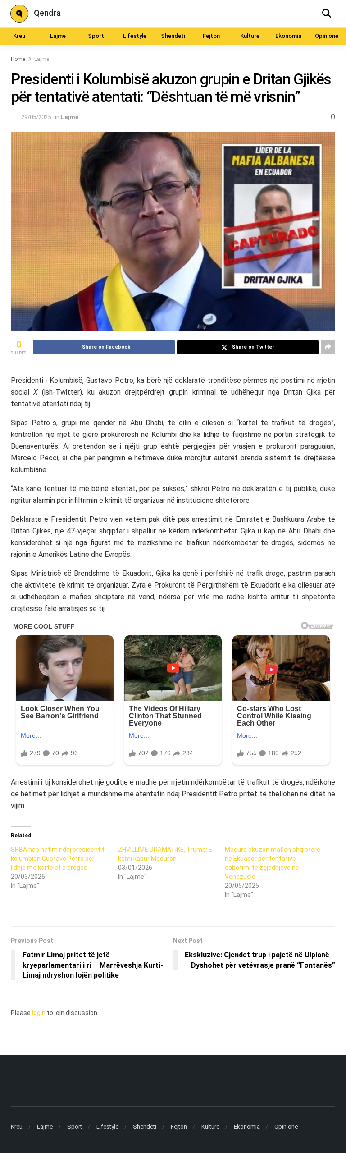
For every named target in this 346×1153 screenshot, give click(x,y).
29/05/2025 (36, 117)
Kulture (250, 35)
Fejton (211, 35)
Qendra (47, 13)
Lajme (58, 35)
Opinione (326, 35)
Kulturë (210, 1126)
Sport (96, 35)
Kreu (19, 35)
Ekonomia (288, 35)
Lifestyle (134, 35)
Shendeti (173, 35)
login (39, 1012)
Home (18, 59)
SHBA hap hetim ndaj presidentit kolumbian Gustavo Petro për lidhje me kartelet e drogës (58, 858)
